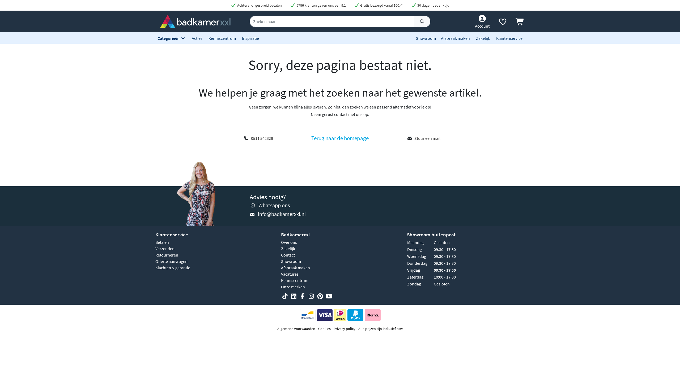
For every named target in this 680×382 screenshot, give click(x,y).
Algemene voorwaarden (296, 328)
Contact (288, 255)
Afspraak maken (455, 38)
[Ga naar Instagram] (311, 297)
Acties (197, 38)
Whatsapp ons (274, 205)
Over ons (289, 242)
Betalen (162, 242)
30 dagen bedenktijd (432, 5)
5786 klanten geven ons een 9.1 (321, 5)
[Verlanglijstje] (502, 22)
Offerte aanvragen (171, 261)
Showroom (426, 38)
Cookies (324, 328)
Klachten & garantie (172, 267)
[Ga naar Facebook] (303, 297)
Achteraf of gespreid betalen (259, 5)
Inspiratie (250, 38)
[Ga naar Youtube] (329, 297)
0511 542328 (262, 138)
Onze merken (293, 286)
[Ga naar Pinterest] (320, 297)
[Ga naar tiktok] (285, 297)
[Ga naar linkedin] (294, 297)
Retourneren (166, 255)
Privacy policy (344, 328)
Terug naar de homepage (340, 138)
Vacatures (290, 274)
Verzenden (165, 248)
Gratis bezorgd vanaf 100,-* (381, 5)
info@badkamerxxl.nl (282, 214)
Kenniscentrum (222, 38)
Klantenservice (509, 38)
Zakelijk (483, 38)
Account (482, 26)
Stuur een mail (427, 138)
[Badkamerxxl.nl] (195, 21)
